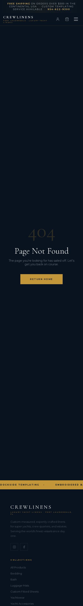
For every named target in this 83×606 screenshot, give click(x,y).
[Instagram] (14, 547)
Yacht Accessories (22, 603)
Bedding (16, 573)
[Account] (58, 19)
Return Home (41, 279)
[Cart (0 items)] (67, 19)
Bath (13, 579)
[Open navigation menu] (76, 19)
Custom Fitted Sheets (24, 591)
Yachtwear (17, 597)
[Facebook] (24, 547)
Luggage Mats (19, 585)
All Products (18, 567)
